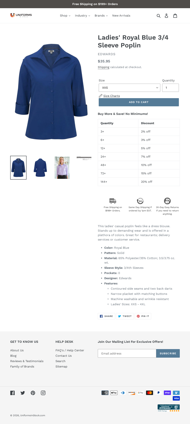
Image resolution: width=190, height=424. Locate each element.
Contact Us (63, 355)
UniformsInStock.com (32, 415)
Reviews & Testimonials (26, 361)
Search (60, 361)
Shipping (103, 67)
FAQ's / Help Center (69, 350)
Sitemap (61, 366)
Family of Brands (22, 366)
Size (102, 80)
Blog (13, 355)
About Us (17, 350)
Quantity (168, 80)
